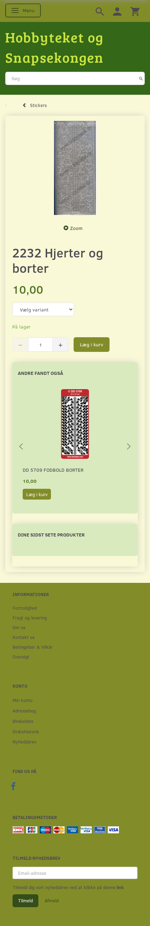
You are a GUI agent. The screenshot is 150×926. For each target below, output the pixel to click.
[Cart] (135, 11)
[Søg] (141, 78)
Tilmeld (25, 900)
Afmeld (52, 900)
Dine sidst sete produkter (51, 534)
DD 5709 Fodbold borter (53, 469)
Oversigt (21, 656)
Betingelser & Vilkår (33, 647)
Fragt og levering (30, 617)
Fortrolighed (25, 608)
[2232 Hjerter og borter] (75, 168)
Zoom (76, 228)
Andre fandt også (40, 373)
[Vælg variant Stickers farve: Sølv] (43, 309)
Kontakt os (24, 637)
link (119, 887)
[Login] (117, 11)
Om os (19, 627)
